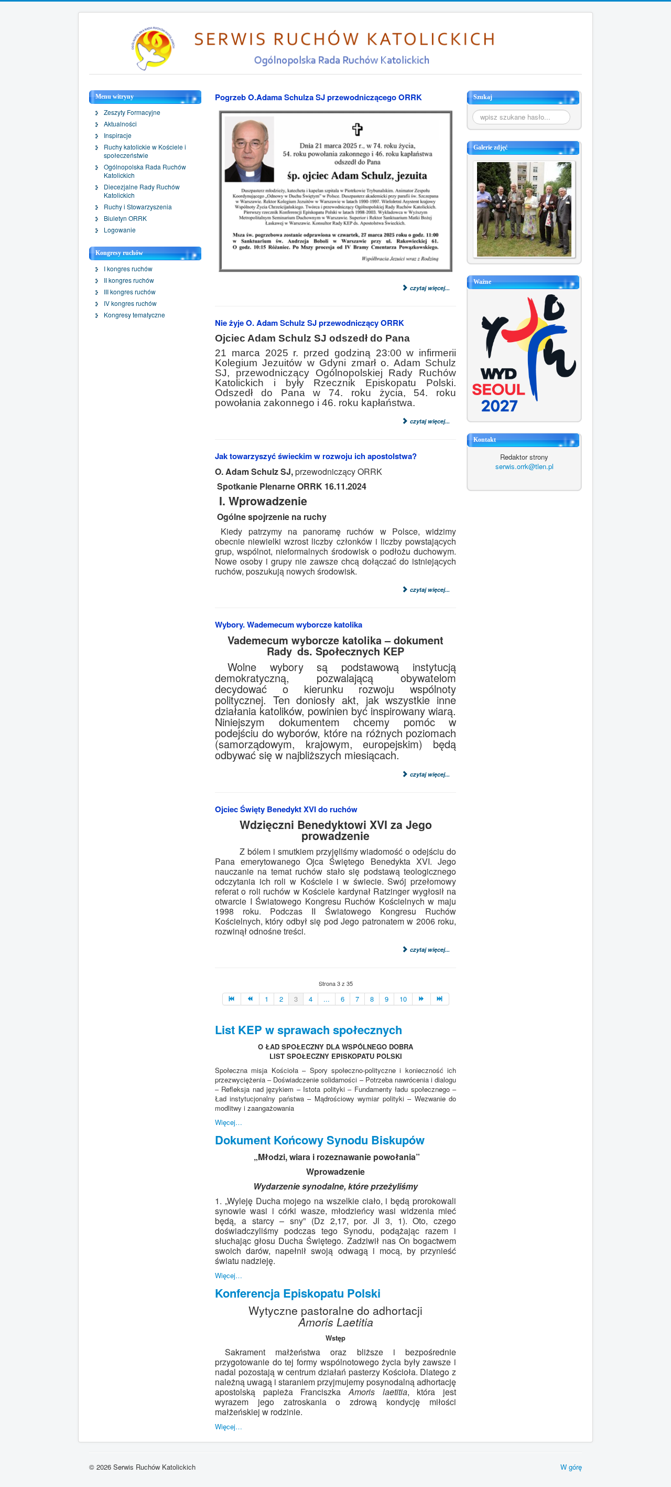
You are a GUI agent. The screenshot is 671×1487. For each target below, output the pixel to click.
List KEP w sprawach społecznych (308, 1029)
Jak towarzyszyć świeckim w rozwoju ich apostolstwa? (316, 456)
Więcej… (228, 1122)
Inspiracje (118, 135)
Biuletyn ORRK (125, 218)
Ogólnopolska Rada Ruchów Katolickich (145, 171)
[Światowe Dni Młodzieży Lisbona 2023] (524, 352)
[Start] (231, 999)
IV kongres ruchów (130, 303)
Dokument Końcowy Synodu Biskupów (320, 1139)
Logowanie (120, 230)
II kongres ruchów (129, 280)
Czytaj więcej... (429, 288)
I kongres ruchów (128, 268)
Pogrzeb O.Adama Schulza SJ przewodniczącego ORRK (318, 97)
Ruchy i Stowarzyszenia (138, 207)
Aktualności (120, 124)
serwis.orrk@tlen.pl (524, 466)
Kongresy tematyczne (134, 315)
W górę (571, 1467)
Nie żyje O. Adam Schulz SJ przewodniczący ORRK (309, 322)
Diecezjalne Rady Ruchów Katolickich (142, 191)
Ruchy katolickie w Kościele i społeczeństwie (145, 151)
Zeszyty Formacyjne (132, 112)
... (326, 999)
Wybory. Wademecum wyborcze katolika (288, 624)
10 (403, 999)
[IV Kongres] (524, 208)
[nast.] (422, 999)
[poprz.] (250, 999)
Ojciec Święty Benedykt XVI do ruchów (286, 809)
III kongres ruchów (130, 292)
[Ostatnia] (440, 999)
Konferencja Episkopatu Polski (298, 1292)
